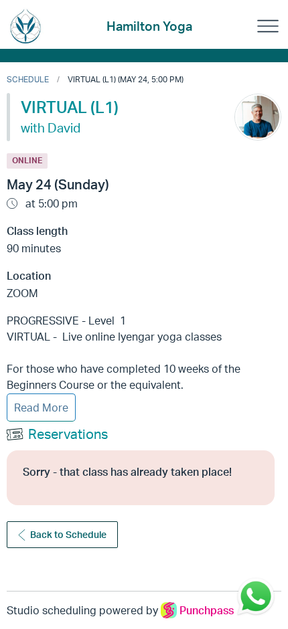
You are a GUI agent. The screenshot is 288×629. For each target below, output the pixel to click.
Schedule (28, 79)
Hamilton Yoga (149, 26)
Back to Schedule (68, 534)
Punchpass (206, 610)
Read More (41, 407)
